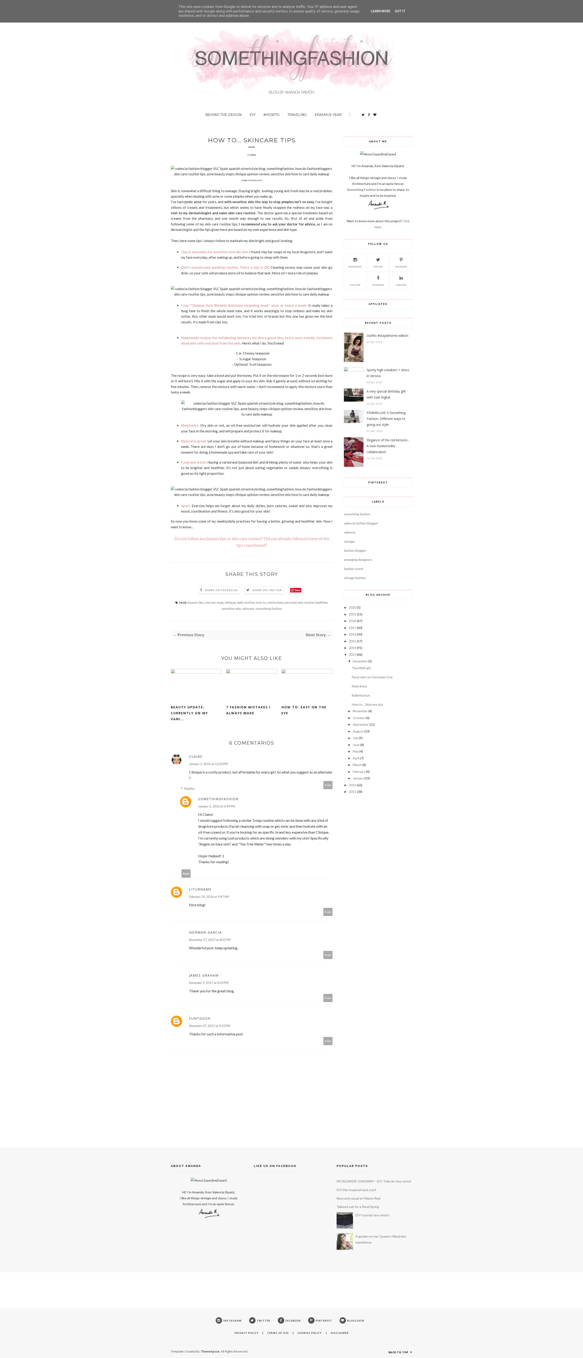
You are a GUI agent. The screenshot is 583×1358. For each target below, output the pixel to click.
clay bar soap (214, 602)
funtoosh (199, 1018)
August (358, 731)
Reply (328, 785)
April (356, 758)
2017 (352, 628)
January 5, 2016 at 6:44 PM (216, 806)
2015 (352, 641)
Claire (195, 756)
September (361, 724)
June (356, 745)
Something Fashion (362, 189)
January (358, 778)
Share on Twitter (267, 590)
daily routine (246, 602)
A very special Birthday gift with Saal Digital (386, 394)
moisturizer (275, 602)
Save (297, 590)
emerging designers (358, 560)
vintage (349, 541)
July (355, 738)
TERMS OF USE (278, 1333)
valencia (349, 532)
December (360, 661)
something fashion (269, 608)
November (360, 711)
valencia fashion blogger (361, 523)
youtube (355, 284)
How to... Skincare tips (367, 704)
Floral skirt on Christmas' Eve (372, 677)
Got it (400, 11)
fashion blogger (355, 550)
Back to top (399, 1352)
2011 (352, 792)
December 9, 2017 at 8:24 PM (208, 983)
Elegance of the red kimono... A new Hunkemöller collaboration (388, 446)
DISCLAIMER (340, 1333)
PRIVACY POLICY (246, 1333)
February (359, 771)
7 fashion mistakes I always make (248, 710)
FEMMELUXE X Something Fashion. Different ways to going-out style (386, 419)
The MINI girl (361, 668)
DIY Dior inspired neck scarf (356, 1190)
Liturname (200, 889)
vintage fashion (355, 578)
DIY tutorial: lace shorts (372, 1215)
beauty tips (196, 602)
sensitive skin (231, 608)
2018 (352, 621)
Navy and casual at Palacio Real (358, 1198)
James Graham (204, 975)
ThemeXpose (210, 1351)
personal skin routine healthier (305, 602)
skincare (248, 608)
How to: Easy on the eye (304, 710)
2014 (352, 648)
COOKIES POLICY (309, 1333)
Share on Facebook (221, 590)
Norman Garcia (205, 932)
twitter (378, 266)
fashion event (353, 569)
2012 (352, 785)
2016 (352, 634)
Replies (189, 788)
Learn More (380, 11)
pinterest (401, 266)
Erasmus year (328, 115)
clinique (230, 602)
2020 (352, 607)
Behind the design (223, 115)
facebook (378, 284)
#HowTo (271, 115)
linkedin (401, 284)
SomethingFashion (218, 799)
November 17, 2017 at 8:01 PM (210, 940)
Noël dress (359, 686)
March (357, 765)
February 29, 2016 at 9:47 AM (209, 897)
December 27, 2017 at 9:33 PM (209, 1026)
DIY (253, 115)
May (356, 751)
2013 (352, 654)
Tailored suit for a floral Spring (358, 1207)
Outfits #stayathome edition (387, 335)
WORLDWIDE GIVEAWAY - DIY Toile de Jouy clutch (374, 1181)
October (359, 718)
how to (261, 602)
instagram (355, 266)
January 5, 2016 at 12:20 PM (208, 764)
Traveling (297, 115)
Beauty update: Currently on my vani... (189, 713)
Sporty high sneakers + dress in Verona (388, 373)
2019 (352, 614)
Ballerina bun (361, 695)
